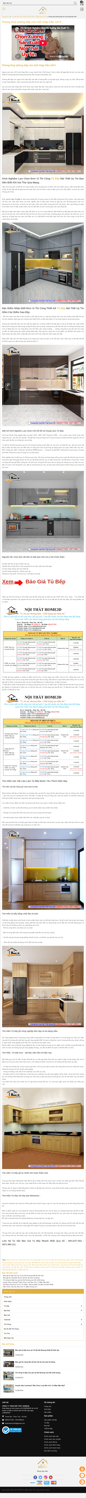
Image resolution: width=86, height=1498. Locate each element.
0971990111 (19, 1420)
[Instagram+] (45, 1477)
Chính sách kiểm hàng (52, 1445)
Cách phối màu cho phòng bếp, (30, 1260)
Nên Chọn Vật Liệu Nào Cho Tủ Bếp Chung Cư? (20, 1287)
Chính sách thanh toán (52, 1448)
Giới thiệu (47, 1409)
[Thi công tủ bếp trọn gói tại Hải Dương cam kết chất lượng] (8, 1376)
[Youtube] (51, 1477)
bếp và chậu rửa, (12, 1260)
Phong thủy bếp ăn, (76, 1265)
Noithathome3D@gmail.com (15, 1423)
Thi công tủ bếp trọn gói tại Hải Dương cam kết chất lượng (23, 1280)
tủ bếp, (78, 1267)
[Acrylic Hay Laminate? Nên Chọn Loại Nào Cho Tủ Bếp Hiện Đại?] (8, 1389)
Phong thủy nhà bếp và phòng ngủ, (62, 1267)
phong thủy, (65, 1265)
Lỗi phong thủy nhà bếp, (23, 1262)
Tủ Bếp (55, 178)
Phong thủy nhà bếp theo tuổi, (13, 1267)
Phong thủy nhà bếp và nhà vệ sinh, (37, 1267)
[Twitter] (40, 1477)
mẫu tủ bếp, (6, 1265)
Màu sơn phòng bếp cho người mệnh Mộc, (66, 1262)
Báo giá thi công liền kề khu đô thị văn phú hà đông (21, 1278)
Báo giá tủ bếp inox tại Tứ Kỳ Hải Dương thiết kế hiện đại (23, 1275)
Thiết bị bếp (48, 1428)
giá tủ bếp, (71, 1260)
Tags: (4, 1260)
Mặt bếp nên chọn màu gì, (41, 1262)
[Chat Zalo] (82, 1482)
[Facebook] (35, 1477)
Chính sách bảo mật (51, 1436)
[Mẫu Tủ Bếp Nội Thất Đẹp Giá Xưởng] (43, 10)
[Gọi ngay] (82, 1469)
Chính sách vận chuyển (52, 1439)
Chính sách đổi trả (50, 1442)
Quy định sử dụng (50, 1451)
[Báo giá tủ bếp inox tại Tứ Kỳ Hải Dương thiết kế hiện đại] (8, 1353)
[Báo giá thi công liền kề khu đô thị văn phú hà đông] (8, 1364)
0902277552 (9, 1420)
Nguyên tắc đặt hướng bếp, (33, 1265)
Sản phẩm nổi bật (50, 1420)
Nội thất (47, 1426)
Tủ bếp (46, 1423)
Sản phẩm (47, 1412)
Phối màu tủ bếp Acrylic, (52, 1265)
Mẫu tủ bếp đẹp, (17, 1265)
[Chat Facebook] (82, 1475)
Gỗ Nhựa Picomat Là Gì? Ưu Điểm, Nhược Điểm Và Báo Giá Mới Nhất (28, 1284)
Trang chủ (47, 1406)
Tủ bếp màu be (22, 1269)
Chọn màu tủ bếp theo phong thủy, (54, 1260)
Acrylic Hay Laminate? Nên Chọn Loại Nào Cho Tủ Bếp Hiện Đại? (26, 1282)
